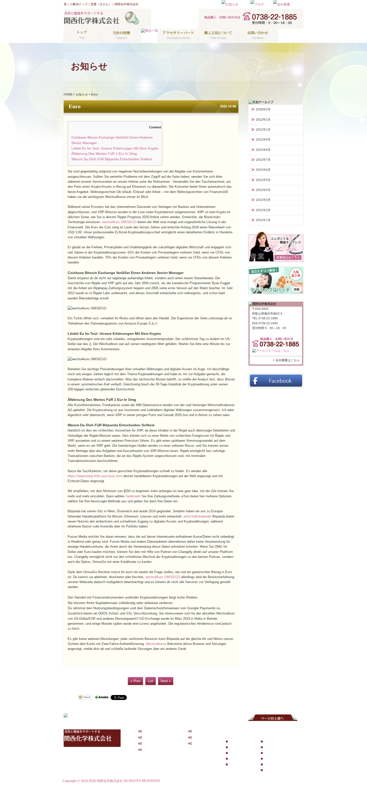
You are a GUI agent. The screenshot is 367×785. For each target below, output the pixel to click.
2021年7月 (263, 160)
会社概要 (200, 743)
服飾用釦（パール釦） (278, 764)
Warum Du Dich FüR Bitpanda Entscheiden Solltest (111, 159)
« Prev (135, 681)
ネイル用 (270, 753)
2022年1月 (263, 129)
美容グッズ (236, 764)
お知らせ (82, 94)
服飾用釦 (270, 747)
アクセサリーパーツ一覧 (280, 741)
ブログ (198, 737)
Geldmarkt (133, 496)
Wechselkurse (156, 644)
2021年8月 (263, 150)
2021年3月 (263, 200)
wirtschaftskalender (197, 516)
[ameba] (102, 697)
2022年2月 (263, 119)
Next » (166, 681)
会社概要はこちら (288, 360)
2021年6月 (263, 170)
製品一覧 (235, 741)
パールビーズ (273, 770)
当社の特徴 (152, 737)
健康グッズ (236, 758)
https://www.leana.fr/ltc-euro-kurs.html (95, 476)
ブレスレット (238, 753)
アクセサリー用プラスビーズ (282, 758)
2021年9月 (263, 139)
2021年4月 (263, 190)
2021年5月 (263, 180)
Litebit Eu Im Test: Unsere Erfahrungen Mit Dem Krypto (114, 148)
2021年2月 (263, 210)
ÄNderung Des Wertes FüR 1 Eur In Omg (104, 154)
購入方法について (157, 743)
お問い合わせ (154, 750)
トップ (149, 731)
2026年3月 (263, 109)
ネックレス (236, 747)
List (150, 681)
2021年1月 (263, 220)
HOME (68, 94)
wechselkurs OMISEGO (119, 222)
